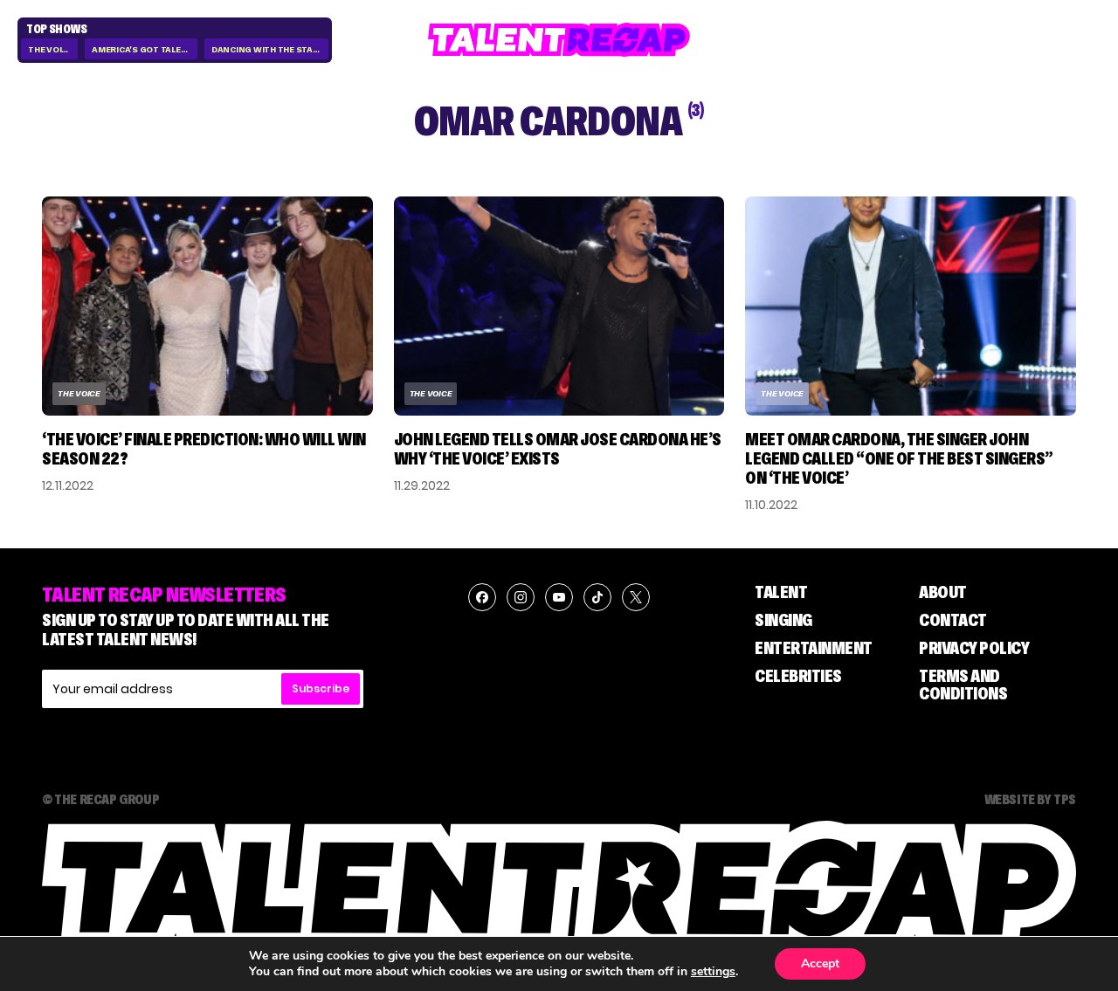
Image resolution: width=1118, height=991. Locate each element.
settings (713, 972)
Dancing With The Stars (268, 49)
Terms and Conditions (963, 684)
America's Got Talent (142, 49)
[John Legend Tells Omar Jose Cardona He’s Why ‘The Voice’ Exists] (559, 306)
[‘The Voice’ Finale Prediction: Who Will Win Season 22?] (207, 306)
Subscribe (320, 688)
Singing (783, 620)
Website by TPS (1030, 799)
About (943, 592)
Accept (820, 963)
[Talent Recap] (559, 40)
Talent (781, 592)
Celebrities (798, 675)
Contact (953, 620)
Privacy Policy (974, 647)
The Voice (50, 49)
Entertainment (814, 647)
